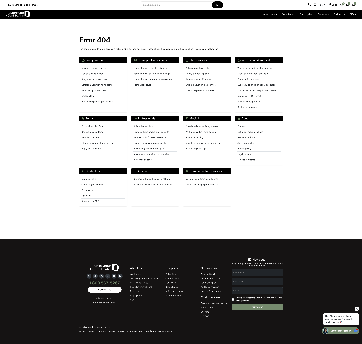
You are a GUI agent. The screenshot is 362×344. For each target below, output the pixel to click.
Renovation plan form (92, 132)
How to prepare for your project (200, 90)
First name (238, 272)
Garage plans (87, 96)
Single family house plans (94, 79)
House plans (268, 14)
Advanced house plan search (95, 68)
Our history (135, 274)
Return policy (207, 307)
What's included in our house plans (254, 68)
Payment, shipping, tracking (214, 303)
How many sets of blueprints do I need (256, 90)
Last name (238, 281)
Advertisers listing (194, 137)
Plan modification (209, 274)
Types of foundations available (252, 73)
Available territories (247, 137)
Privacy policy (244, 148)
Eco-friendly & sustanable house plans (152, 184)
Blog (132, 299)
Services (322, 14)
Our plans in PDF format (249, 96)
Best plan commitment (141, 287)
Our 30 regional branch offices (145, 278)
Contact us (104, 289)
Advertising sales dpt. (196, 148)
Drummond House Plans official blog (151, 179)
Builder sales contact (143, 159)
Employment (136, 295)
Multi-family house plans (93, 90)
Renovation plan (208, 282)
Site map (205, 316)
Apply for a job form (91, 148)
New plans (170, 282)
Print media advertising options (200, 132)
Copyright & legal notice (161, 331)
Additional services (210, 287)
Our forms (206, 311)
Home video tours (142, 84)
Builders (338, 14)
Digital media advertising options (201, 126)
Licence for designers (211, 291)
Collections (287, 14)
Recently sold (171, 287)
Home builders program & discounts (151, 132)
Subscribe (257, 307)
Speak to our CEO (90, 201)
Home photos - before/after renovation (152, 79)
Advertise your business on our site (151, 154)
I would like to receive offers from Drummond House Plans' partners (259, 299)
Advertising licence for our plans (149, 148)
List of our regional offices (250, 132)
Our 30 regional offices (92, 184)
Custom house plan (210, 278)
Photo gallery (307, 14)
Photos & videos (173, 295)
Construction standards (249, 79)
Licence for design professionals (149, 143)
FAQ (351, 14)
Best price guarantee (247, 107)
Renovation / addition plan (198, 79)
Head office (87, 195)
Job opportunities (246, 143)
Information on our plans (105, 302)
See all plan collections (92, 73)
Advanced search (104, 298)
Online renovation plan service (200, 84)
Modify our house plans (197, 73)
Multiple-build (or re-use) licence (149, 137)
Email (236, 290)
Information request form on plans (98, 143)
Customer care (88, 179)
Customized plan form (92, 126)
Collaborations (172, 278)
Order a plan (87, 190)
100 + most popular (174, 291)
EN (322, 4)
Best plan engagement (248, 101)
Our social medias (246, 159)
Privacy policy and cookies (138, 331)
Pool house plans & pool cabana (97, 101)
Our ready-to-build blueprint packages (256, 84)
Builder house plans (143, 126)
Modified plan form (90, 137)
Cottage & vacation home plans (96, 84)
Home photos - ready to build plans (151, 68)
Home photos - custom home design (151, 73)
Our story (241, 126)
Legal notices (244, 154)
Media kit (134, 291)
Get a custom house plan (197, 68)
